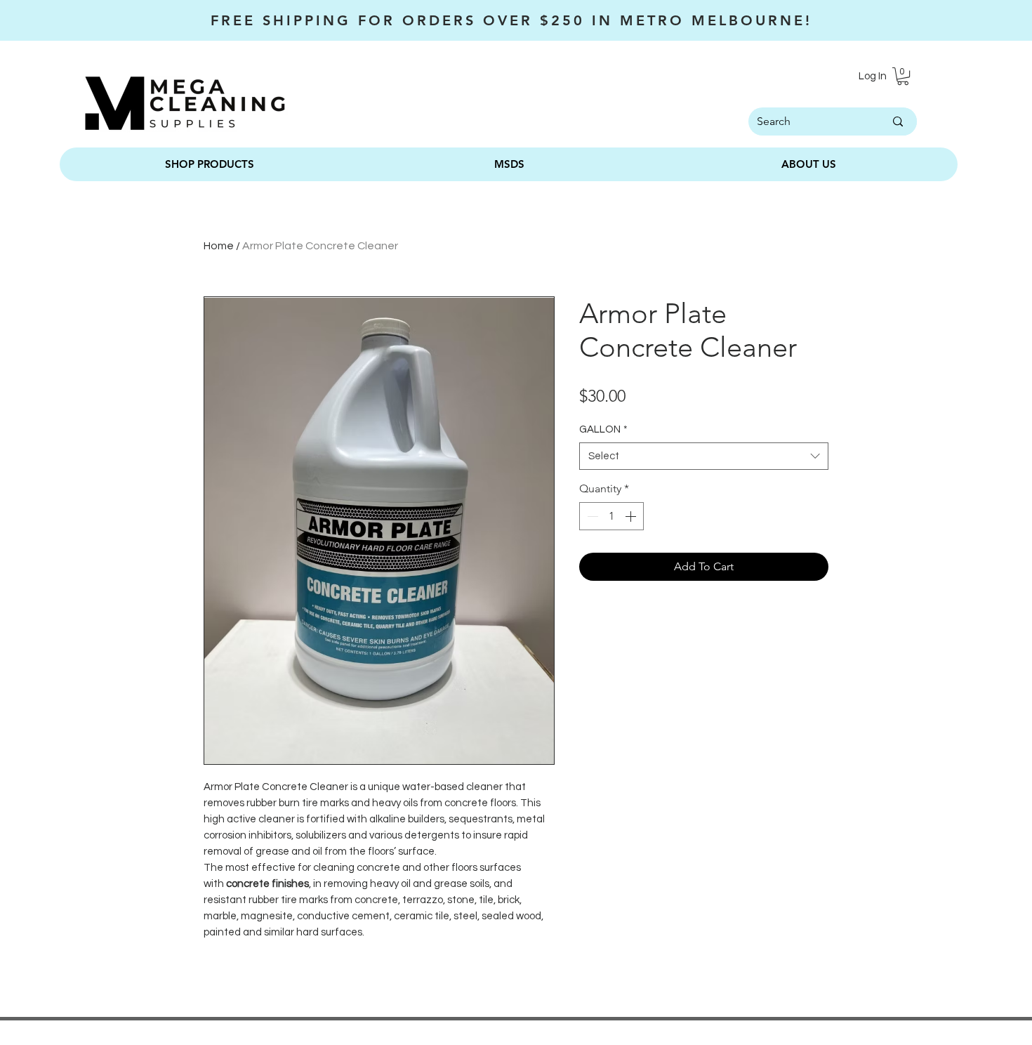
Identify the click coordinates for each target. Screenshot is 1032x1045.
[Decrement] (591, 516)
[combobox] (703, 456)
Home (219, 245)
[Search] (898, 121)
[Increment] (632, 516)
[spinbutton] (611, 516)
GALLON (603, 429)
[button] (902, 76)
